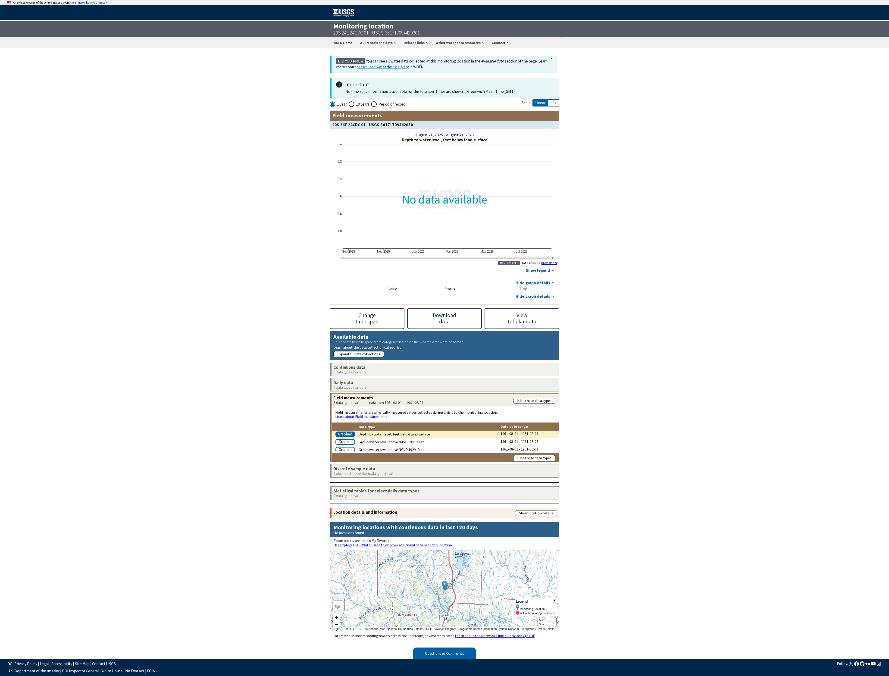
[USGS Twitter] (851, 665)
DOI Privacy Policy (22, 663)
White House (112, 670)
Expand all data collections (358, 354)
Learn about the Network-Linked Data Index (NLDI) (495, 635)
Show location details (536, 513)
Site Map (82, 663)
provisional (549, 263)
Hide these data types (534, 400)
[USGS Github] (862, 665)
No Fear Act (134, 670)
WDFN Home (342, 43)
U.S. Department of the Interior (33, 670)
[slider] (551, 257)
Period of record (392, 104)
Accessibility (61, 663)
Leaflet (348, 629)
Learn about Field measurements (361, 416)
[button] (445, 585)
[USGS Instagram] (879, 665)
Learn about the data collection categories (367, 347)
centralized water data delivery (383, 66)
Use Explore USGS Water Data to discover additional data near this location (393, 545)
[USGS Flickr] (867, 665)
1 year (342, 104)
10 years (362, 104)
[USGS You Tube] (873, 665)
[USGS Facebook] (856, 665)
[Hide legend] (554, 601)
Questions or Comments (444, 653)
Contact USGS (104, 663)
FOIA (151, 670)
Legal (44, 663)
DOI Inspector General (80, 670)
